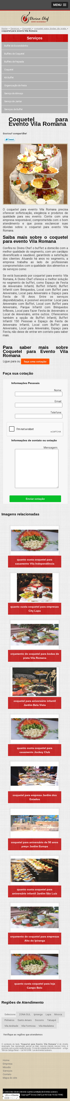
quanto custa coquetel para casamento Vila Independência (34, 561)
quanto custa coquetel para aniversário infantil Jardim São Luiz (34, 891)
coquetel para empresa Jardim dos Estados (35, 797)
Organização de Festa (15, 85)
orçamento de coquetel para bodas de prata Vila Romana (34, 655)
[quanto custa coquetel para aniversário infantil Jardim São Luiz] (34, 870)
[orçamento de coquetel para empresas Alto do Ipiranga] (34, 917)
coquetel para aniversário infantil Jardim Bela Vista (35, 702)
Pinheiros (9, 1020)
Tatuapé (51, 1020)
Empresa (7, 1063)
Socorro (39, 1020)
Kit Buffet (9, 77)
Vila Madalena (46, 1025)
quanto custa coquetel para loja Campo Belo (34, 985)
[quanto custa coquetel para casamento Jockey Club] (34, 729)
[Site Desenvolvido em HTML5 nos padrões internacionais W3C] (11, 1097)
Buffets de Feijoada (14, 61)
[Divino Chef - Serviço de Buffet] (35, 18)
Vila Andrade (11, 1025)
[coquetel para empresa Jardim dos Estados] (34, 776)
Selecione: (10, 1014)
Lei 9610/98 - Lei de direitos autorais (36, 1050)
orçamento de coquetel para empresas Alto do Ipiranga (34, 938)
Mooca (58, 1014)
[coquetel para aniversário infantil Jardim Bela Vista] (34, 682)
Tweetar (10, 139)
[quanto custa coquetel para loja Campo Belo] (34, 964)
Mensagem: (51, 447)
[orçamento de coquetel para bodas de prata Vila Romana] (34, 634)
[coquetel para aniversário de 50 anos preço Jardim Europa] (34, 823)
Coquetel (8, 69)
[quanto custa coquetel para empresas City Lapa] (34, 587)
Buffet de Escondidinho (16, 46)
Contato (7, 1074)
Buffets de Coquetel (14, 53)
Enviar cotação (35, 498)
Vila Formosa (28, 1025)
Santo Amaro (25, 1020)
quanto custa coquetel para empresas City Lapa (34, 608)
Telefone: (56, 412)
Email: (58, 401)
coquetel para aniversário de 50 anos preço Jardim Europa (34, 844)
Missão (7, 1067)
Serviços (34, 38)
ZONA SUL (25, 1014)
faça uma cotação (35, 361)
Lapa (48, 1014)
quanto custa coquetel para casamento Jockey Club (34, 750)
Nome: (58, 390)
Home (6, 1060)
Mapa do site (10, 1077)
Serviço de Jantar (13, 101)
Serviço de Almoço (13, 93)
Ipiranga (38, 1014)
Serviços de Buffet (13, 109)
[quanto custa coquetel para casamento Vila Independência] (34, 540)
